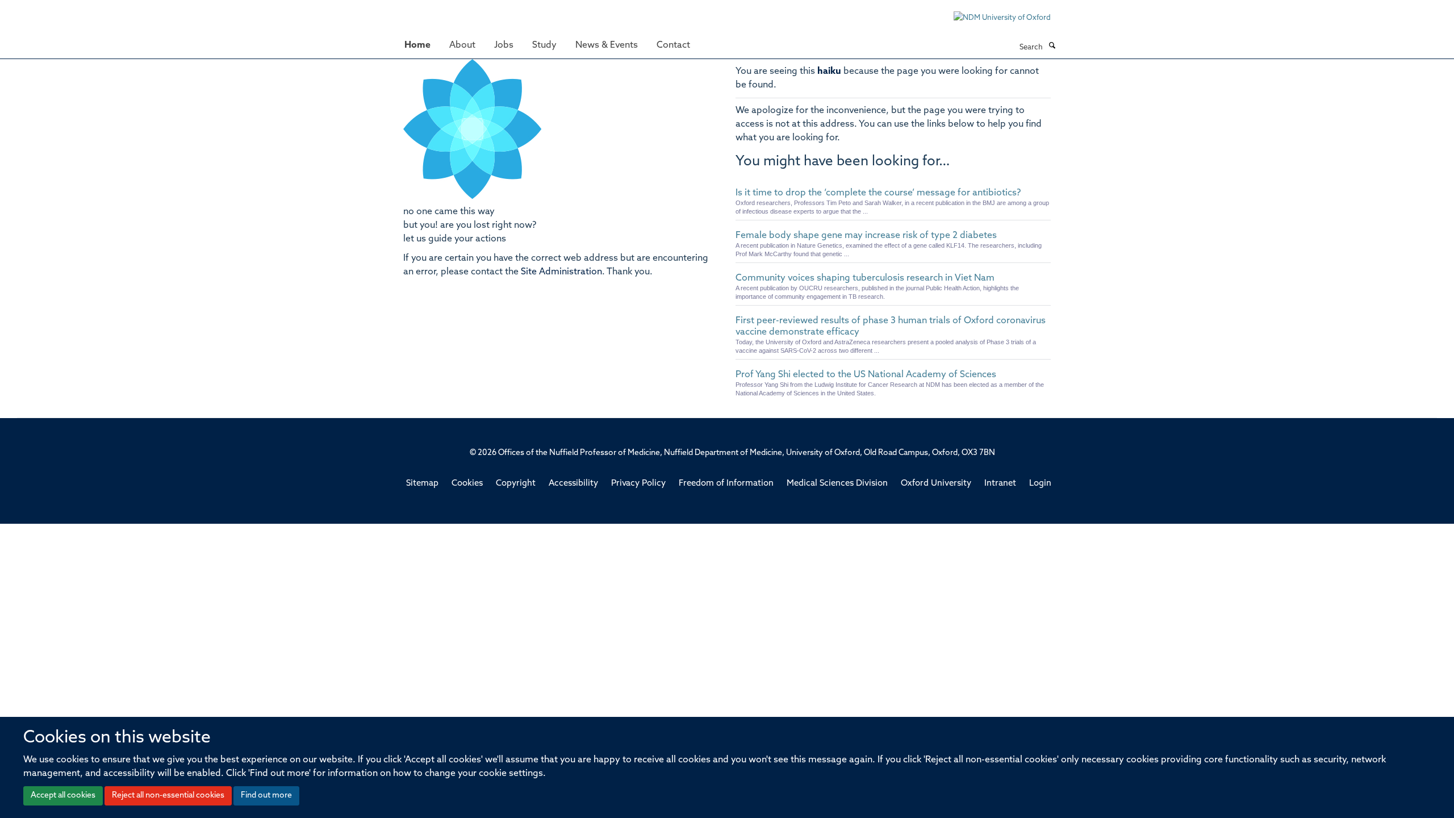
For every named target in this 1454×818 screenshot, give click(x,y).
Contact (673, 45)
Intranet (1000, 483)
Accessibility (573, 483)
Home (417, 45)
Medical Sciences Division (837, 483)
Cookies (467, 483)
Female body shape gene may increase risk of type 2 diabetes (866, 235)
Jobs (503, 45)
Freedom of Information (726, 483)
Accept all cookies (63, 795)
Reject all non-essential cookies (168, 795)
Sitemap (422, 483)
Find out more (266, 795)
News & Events (606, 45)
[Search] (1052, 46)
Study (544, 45)
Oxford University (936, 483)
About (462, 45)
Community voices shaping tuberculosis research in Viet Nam (865, 278)
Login (1040, 483)
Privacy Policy (638, 483)
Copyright (516, 483)
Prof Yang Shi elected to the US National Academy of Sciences (866, 374)
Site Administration (561, 272)
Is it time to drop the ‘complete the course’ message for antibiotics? (878, 193)
